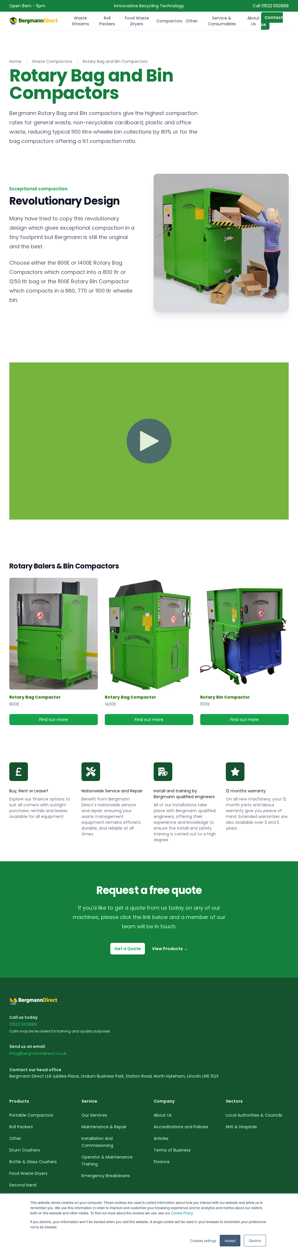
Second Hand (22, 1185)
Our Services (94, 1115)
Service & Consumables (222, 21)
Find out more (68, 721)
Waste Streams (80, 21)
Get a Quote (127, 949)
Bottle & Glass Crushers (33, 1162)
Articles (161, 1138)
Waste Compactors (52, 61)
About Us (253, 21)
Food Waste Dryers (137, 21)
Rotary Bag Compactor (35, 697)
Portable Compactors (31, 1115)
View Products (170, 949)
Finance (162, 1162)
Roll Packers (107, 21)
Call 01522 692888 (271, 6)
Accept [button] (230, 1240)
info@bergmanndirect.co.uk (37, 1053)
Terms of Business (172, 1150)
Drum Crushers (24, 1150)
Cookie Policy (182, 1212)
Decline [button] (255, 1240)
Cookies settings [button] (203, 1240)
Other (192, 21)
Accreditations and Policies (181, 1127)
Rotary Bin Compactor (225, 697)
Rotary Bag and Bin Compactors (115, 61)
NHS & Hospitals (241, 1127)
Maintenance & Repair (104, 1127)
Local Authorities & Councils (254, 1115)
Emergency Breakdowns (105, 1176)
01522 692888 (23, 1024)
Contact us (272, 21)
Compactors (169, 21)
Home (15, 61)
